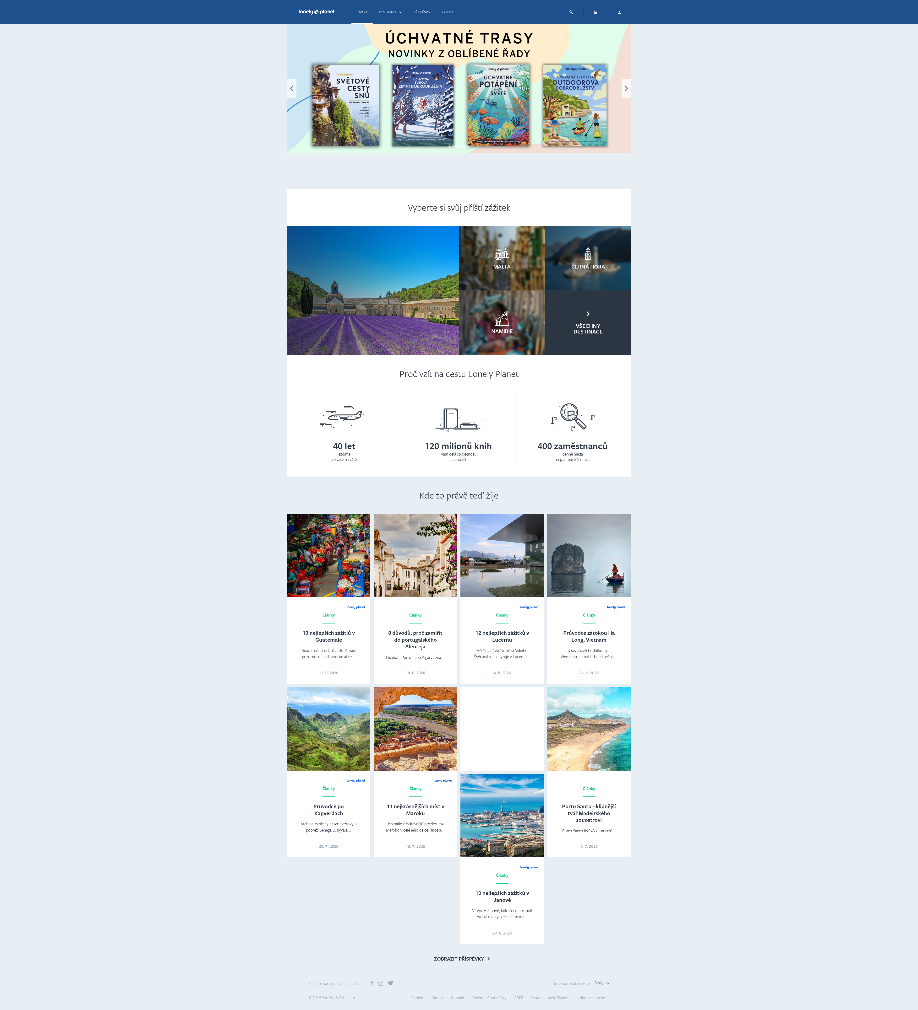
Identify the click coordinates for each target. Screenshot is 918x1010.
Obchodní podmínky (489, 997)
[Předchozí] (291, 88)
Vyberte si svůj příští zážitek (459, 207)
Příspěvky (422, 12)
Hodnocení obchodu (592, 997)
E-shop (448, 12)
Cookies (418, 997)
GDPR (519, 997)
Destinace (388, 12)
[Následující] (626, 88)
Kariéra (438, 997)
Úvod (362, 12)
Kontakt (457, 997)
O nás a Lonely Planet (549, 997)
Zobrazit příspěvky (459, 958)
